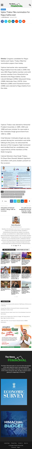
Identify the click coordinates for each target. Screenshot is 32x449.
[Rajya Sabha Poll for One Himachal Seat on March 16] (5, 284)
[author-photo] (16, 220)
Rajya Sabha (12, 196)
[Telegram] (20, 21)
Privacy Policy (14, 443)
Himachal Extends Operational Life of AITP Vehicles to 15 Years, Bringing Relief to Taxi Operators (26, 262)
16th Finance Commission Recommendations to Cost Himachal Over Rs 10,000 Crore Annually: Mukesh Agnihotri (15, 291)
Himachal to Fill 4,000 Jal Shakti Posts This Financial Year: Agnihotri (15, 261)
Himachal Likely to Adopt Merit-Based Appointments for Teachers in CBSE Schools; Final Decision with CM (15, 276)
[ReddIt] (16, 21)
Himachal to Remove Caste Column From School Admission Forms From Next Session (16, 313)
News (2, 258)
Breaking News (25, 287)
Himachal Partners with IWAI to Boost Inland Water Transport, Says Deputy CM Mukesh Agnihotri (26, 291)
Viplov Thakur (19, 196)
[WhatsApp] (9, 21)
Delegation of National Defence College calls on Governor (8, 209)
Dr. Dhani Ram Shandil (19, 194)
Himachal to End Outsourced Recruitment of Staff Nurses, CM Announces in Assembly (16, 304)
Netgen (18, 447)
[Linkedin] (13, 21)
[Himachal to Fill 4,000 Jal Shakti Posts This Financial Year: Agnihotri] (16, 255)
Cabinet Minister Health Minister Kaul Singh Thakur (15, 191)
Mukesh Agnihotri (5, 196)
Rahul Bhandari (5, 17)
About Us (26, 443)
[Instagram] (14, 245)
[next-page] (17, 297)
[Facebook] (2, 21)
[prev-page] (15, 297)
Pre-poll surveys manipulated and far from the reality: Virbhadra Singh (25, 210)
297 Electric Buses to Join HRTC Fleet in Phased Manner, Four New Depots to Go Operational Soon (5, 276)
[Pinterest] (18, 245)
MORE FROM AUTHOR (22, 249)
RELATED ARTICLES (9, 249)
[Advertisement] (16, 41)
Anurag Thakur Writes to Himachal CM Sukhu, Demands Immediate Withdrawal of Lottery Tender (15, 309)
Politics (3, 9)
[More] (29, 201)
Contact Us (20, 443)
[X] (5, 21)
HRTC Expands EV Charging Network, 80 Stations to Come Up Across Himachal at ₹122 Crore (5, 261)
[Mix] (23, 21)
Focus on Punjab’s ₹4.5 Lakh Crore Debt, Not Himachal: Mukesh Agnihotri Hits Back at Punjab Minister (26, 276)
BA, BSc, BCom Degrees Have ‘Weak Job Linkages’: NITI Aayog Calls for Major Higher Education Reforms (15, 317)
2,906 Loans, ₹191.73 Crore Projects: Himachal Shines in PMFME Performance (14, 321)
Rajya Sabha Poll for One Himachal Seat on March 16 (5, 289)
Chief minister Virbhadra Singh (8, 194)
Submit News (7, 443)
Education (14, 272)
